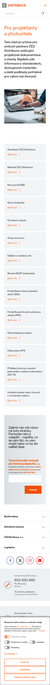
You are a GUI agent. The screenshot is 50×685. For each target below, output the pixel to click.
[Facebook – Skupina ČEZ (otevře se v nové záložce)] (10, 560)
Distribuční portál (28, 469)
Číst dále (42, 631)
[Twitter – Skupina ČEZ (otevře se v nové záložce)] (20, 560)
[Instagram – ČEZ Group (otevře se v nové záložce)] (30, 560)
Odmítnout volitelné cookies (25, 677)
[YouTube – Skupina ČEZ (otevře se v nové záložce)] (40, 560)
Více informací (9, 654)
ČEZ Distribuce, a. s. (24, 627)
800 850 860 (29, 472)
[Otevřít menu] (45, 5)
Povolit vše (25, 662)
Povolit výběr (25, 670)
